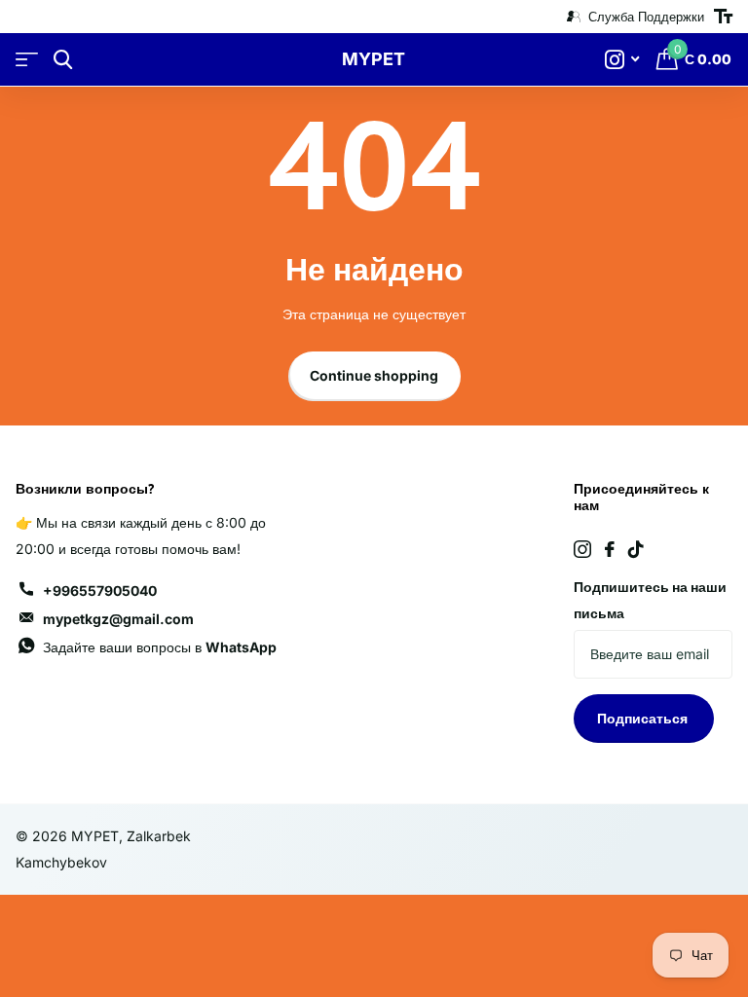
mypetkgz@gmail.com (118, 618)
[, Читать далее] (622, 60)
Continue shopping (374, 375)
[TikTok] (636, 549)
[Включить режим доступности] (723, 16)
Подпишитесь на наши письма (650, 599)
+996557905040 (100, 590)
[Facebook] (610, 549)
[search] (63, 60)
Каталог (27, 60)
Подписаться (644, 718)
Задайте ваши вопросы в (160, 647)
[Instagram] (582, 549)
